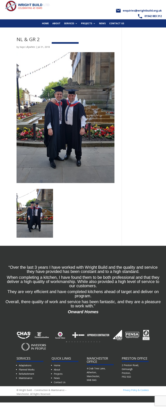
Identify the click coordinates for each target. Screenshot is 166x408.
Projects (86, 23)
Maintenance (25, 378)
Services (69, 23)
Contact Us (116, 23)
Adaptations (25, 365)
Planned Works (27, 369)
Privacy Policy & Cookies (136, 390)
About (56, 23)
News (102, 23)
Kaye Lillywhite (27, 46)
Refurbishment (26, 373)
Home (45, 23)
